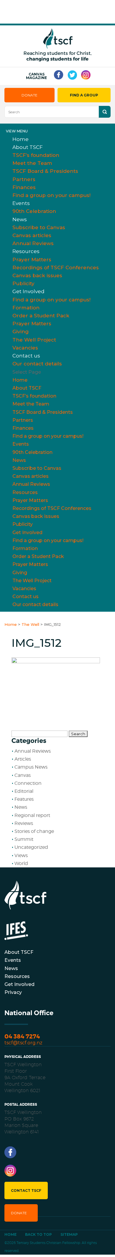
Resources (26, 251)
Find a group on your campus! (51, 195)
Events (21, 203)
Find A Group (84, 95)
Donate (29, 95)
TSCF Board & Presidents (45, 171)
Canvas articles (31, 235)
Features (24, 799)
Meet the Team (32, 163)
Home (19, 380)
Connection (28, 783)
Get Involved (28, 291)
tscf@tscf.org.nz (23, 1043)
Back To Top (38, 1234)
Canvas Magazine (36, 76)
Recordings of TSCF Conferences (55, 267)
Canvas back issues (37, 275)
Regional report (32, 815)
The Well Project (34, 340)
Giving (20, 331)
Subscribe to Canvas (38, 227)
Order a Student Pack (40, 316)
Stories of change (34, 831)
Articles (22, 759)
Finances (24, 187)
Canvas (22, 775)
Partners (23, 179)
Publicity (22, 524)
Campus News (30, 767)
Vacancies (24, 588)
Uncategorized (31, 847)
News (19, 219)
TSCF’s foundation (35, 155)
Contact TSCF (26, 1190)
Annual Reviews (31, 484)
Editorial (23, 791)
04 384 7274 (22, 1036)
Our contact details (37, 364)
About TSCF (27, 147)
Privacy (13, 992)
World (21, 863)
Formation (26, 308)
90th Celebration (34, 211)
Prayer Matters (31, 259)
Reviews (23, 823)
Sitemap (69, 1234)
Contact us (26, 356)
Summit (23, 839)
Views (21, 855)
